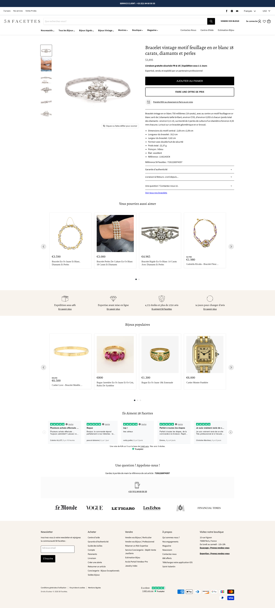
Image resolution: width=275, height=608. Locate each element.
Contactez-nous (169, 554)
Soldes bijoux (94, 574)
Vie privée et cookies (77, 587)
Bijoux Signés (85, 30)
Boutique (136, 30)
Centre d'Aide (207, 30)
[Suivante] (231, 246)
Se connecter (252, 21)
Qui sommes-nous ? (171, 537)
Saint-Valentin (168, 566)
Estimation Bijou (226, 30)
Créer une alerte (95, 562)
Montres (122, 30)
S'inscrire (48, 558)
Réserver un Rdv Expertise (136, 545)
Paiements (92, 554)
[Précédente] (43, 246)
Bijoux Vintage (105, 30)
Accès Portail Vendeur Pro (136, 561)
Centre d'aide (94, 537)
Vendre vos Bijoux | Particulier (138, 537)
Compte (91, 550)
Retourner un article (97, 566)
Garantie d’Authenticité (98, 541)
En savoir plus (65, 309)
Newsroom (167, 550)
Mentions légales (94, 587)
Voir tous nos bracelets (156, 192)
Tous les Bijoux (66, 30)
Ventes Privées (30, 11)
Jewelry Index (131, 565)
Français (248, 11)
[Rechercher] (211, 21)
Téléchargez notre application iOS (177, 562)
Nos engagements (170, 541)
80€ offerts (167, 558)
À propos (7, 11)
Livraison (92, 558)
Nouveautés (47, 30)
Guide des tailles (95, 545)
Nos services (18, 11)
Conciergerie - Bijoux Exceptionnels (103, 570)
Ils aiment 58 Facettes (162, 309)
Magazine (151, 30)
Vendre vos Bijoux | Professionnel (139, 541)
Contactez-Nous (188, 30)
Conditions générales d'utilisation (53, 587)
